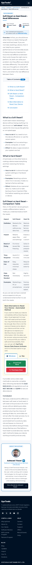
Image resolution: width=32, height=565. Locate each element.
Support (20, 527)
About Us (4, 524)
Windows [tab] (12, 356)
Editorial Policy (22, 33)
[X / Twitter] (6, 513)
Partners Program (7, 537)
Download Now (17, 363)
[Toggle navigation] (29, 3)
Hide (22, 79)
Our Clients (4, 527)
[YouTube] (14, 513)
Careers (19, 521)
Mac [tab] (23, 356)
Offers (19, 530)
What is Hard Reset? (16, 90)
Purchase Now (17, 370)
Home (3, 7)
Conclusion (13, 107)
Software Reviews (6, 530)
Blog (2, 546)
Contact (19, 524)
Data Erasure (16, 7)
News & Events (22, 532)
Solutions (4, 557)
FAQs (19, 535)
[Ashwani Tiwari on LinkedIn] (11, 27)
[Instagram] (17, 513)
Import (3, 551)
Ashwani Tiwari (11, 25)
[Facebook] (2, 513)
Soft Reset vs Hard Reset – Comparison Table (16, 96)
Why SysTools (5, 521)
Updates (8, 7)
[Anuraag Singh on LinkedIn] (27, 27)
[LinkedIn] (10, 513)
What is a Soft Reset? (17, 86)
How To (3, 554)
